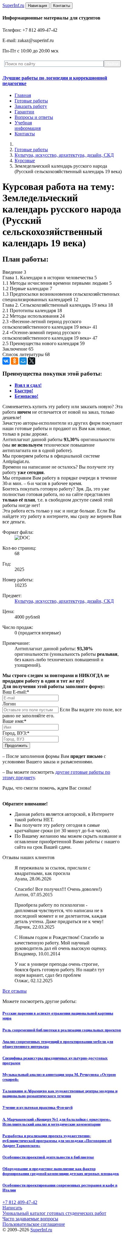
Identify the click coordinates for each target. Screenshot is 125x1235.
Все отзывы (14, 991)
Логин (9, 703)
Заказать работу (31, 106)
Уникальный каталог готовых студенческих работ (54, 1213)
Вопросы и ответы (34, 117)
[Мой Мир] (23, 361)
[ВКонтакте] (6, 361)
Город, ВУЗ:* (15, 733)
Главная (23, 95)
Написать (12, 1207)
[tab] (28, 385)
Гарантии (24, 111)
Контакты (25, 133)
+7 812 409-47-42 (19, 1202)
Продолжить (16, 745)
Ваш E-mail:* (15, 691)
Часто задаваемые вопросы (30, 1218)
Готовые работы (31, 100)
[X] (31, 361)
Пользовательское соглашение (33, 1224)
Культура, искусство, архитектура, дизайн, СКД (64, 155)
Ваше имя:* (14, 721)
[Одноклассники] (14, 361)
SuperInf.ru (41, 1229)
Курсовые (25, 160)
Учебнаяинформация (28, 125)
